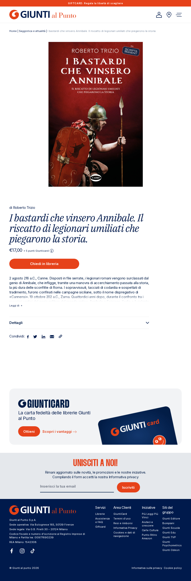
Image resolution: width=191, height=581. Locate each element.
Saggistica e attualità (32, 31)
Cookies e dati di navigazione (124, 534)
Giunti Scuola (171, 527)
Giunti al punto (21, 568)
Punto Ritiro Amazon (149, 536)
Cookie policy (173, 568)
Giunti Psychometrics (172, 543)
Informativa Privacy (125, 527)
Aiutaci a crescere (147, 523)
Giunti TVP (169, 537)
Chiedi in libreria (44, 263)
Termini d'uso (122, 518)
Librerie (100, 514)
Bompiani (168, 523)
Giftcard (100, 526)
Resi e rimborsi (123, 523)
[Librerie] (169, 15)
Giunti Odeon (171, 550)
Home (13, 31)
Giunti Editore (171, 518)
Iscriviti (128, 487)
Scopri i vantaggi (57, 431)
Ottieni (29, 431)
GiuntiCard (120, 514)
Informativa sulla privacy (147, 568)
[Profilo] (159, 15)
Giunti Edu (169, 532)
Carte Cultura (150, 530)
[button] (179, 15)
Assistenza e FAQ (102, 520)
